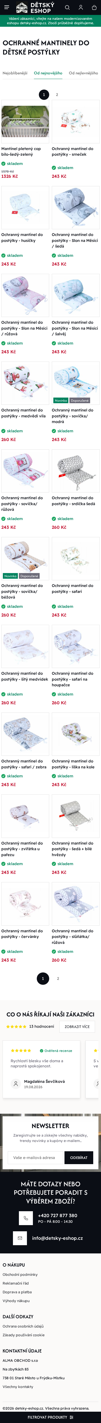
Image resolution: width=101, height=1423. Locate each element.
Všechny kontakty (18, 1387)
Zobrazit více (77, 1026)
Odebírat (79, 1157)
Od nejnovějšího (48, 73)
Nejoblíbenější (15, 73)
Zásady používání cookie (24, 1335)
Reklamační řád (16, 1283)
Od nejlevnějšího (83, 73)
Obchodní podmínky (20, 1274)
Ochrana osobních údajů (23, 1326)
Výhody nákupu (16, 1301)
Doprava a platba (17, 1292)
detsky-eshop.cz (29, 1408)
